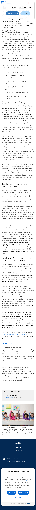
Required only (23, 492)
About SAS (7, 343)
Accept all (11, 492)
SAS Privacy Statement (25, 480)
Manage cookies (18, 497)
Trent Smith (9, 397)
